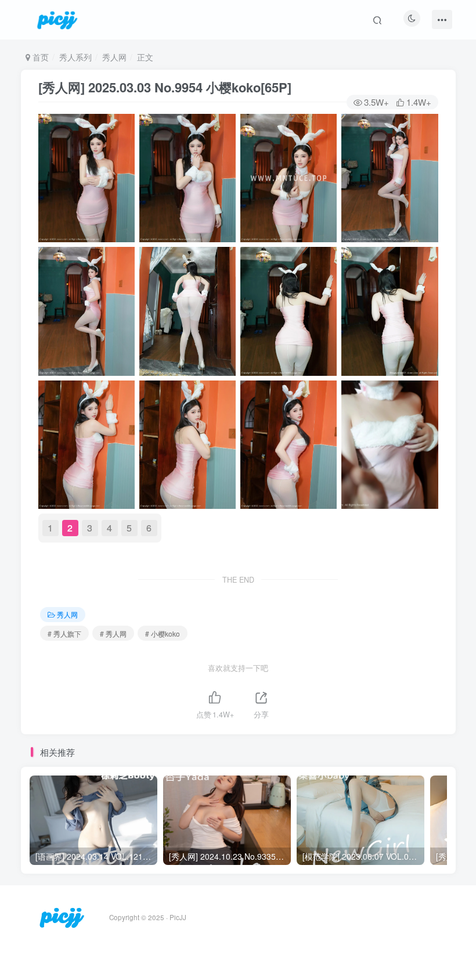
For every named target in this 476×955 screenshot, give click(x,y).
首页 (39, 57)
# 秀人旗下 (64, 633)
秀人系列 (75, 57)
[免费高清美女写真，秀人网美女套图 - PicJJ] (62, 916)
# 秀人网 (113, 633)
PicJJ (178, 917)
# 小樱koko (162, 633)
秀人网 (114, 57)
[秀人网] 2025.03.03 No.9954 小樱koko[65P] (164, 87)
